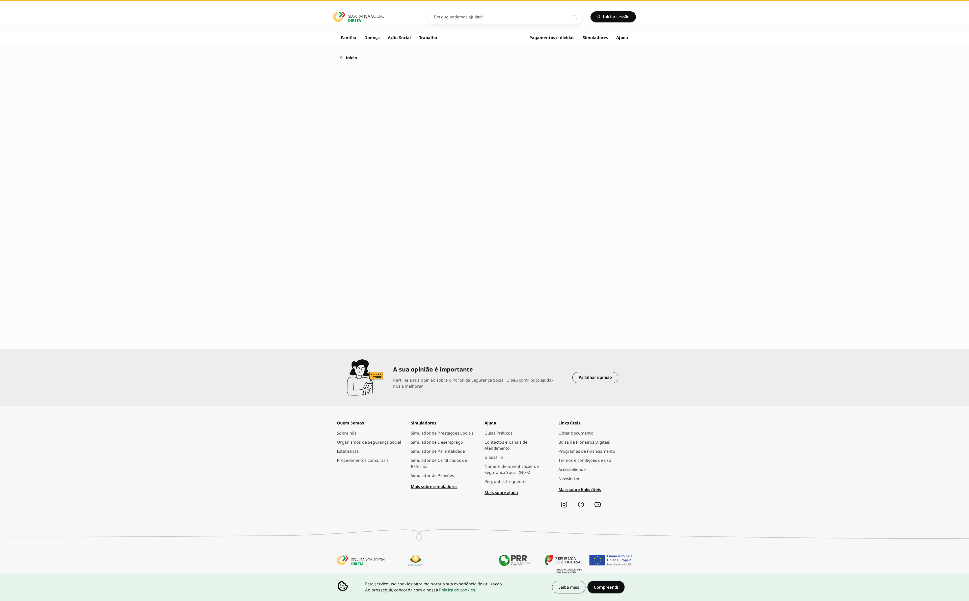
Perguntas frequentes (505, 481)
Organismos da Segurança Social (369, 442)
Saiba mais (568, 587)
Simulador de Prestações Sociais (442, 433)
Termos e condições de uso (584, 460)
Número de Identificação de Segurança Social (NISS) (511, 469)
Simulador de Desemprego (437, 442)
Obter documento (576, 433)
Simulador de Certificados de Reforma (439, 463)
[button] (606, 587)
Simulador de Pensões (432, 475)
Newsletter (569, 478)
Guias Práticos (498, 433)
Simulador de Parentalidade (438, 451)
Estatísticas (348, 451)
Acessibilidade (572, 469)
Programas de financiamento (586, 451)
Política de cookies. (457, 590)
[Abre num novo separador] (564, 504)
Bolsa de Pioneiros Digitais (584, 442)
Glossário (493, 457)
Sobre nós (347, 433)
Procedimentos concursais (363, 460)
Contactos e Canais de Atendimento (505, 445)
